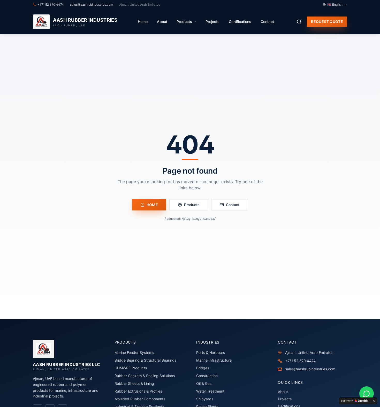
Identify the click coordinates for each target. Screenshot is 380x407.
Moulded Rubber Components (140, 399)
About (162, 21)
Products (184, 21)
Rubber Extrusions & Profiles (138, 391)
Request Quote (327, 21)
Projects (212, 21)
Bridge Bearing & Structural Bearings (145, 360)
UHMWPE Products (131, 368)
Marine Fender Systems (134, 352)
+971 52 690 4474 (300, 361)
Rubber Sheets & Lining (134, 383)
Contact (267, 21)
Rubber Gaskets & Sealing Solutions (145, 375)
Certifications (240, 21)
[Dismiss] (374, 401)
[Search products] (299, 21)
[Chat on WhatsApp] (366, 393)
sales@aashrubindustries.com (310, 369)
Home (143, 21)
